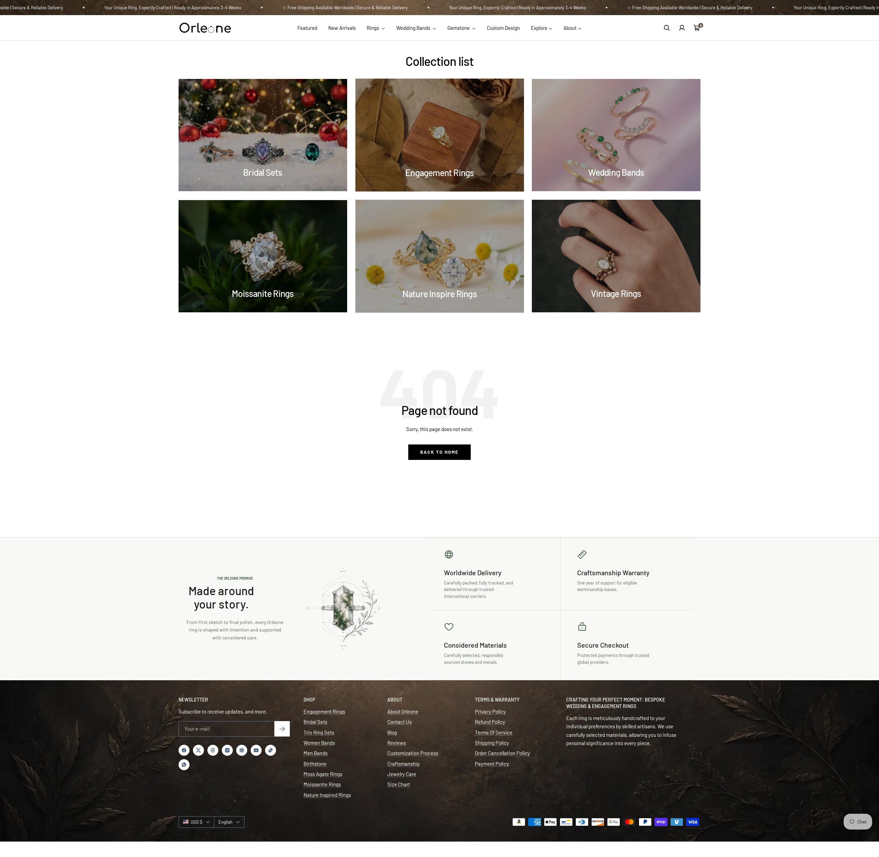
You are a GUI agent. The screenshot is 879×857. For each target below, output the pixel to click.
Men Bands (316, 753)
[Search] (666, 27)
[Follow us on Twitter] (198, 750)
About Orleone (402, 711)
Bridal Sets (315, 722)
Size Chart (398, 784)
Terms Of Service (493, 732)
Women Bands (319, 743)
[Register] (282, 729)
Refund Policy (490, 722)
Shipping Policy (492, 743)
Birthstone (315, 764)
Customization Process (412, 753)
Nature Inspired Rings (327, 795)
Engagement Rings (324, 711)
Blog (392, 732)
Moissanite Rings (322, 784)
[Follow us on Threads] (212, 750)
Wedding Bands (413, 28)
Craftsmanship (403, 764)
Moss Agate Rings (323, 774)
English (225, 822)
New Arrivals (342, 28)
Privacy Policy (490, 711)
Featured (307, 28)
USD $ (196, 822)
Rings (373, 28)
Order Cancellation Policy (502, 753)
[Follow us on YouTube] (256, 750)
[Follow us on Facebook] (184, 750)
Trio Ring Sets (319, 732)
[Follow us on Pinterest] (241, 750)
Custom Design (503, 28)
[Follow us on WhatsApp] (184, 764)
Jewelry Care (401, 774)
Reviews (396, 743)
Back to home (439, 452)
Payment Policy (492, 764)
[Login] (681, 27)
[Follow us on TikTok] (270, 750)
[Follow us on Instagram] (227, 750)
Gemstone (459, 28)
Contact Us (399, 722)
